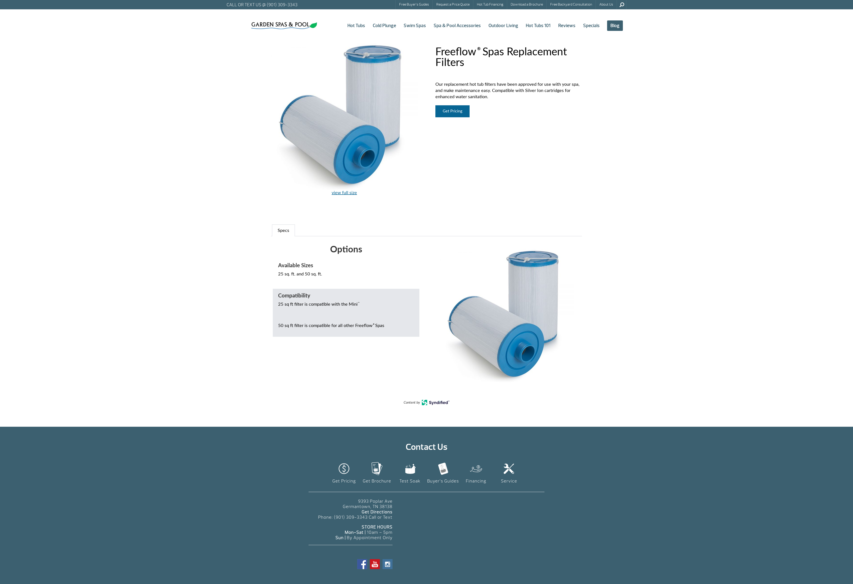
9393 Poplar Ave (375, 501)
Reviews (566, 26)
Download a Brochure (527, 4)
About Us (606, 4)
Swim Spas (415, 26)
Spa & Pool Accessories (457, 26)
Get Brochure (377, 481)
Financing (476, 481)
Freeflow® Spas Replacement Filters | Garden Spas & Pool (284, 26)
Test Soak (410, 481)
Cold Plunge (384, 26)
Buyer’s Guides (443, 481)
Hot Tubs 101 (538, 26)
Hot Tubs (356, 26)
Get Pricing (452, 111)
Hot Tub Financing (490, 4)
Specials (591, 26)
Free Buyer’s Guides (414, 4)
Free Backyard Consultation (571, 4)
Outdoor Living (503, 26)
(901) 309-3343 (351, 517)
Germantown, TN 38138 (368, 506)
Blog (615, 26)
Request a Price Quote (453, 4)
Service (509, 481)
